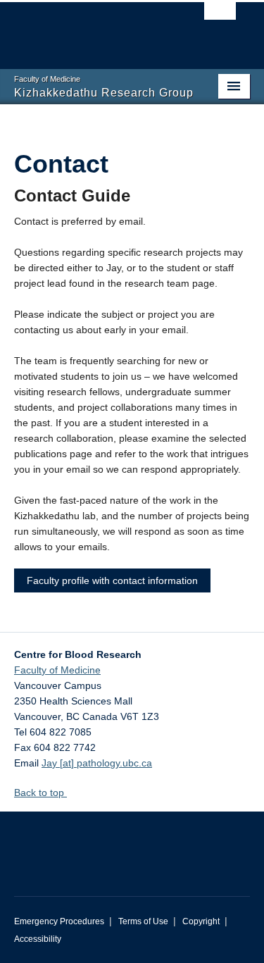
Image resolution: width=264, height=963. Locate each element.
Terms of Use (143, 921)
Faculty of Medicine (57, 670)
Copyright (201, 921)
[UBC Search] (220, 17)
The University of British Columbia (97, 29)
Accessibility (37, 939)
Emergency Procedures (59, 921)
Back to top (40, 792)
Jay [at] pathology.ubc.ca (97, 763)
